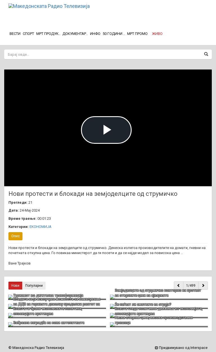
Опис (15, 236)
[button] (157, 34)
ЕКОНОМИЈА (40, 227)
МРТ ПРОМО (137, 34)
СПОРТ (28, 34)
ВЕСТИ (15, 34)
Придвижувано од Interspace (183, 348)
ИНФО (95, 34)
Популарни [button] (34, 286)
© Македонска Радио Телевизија (36, 348)
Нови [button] (15, 286)
